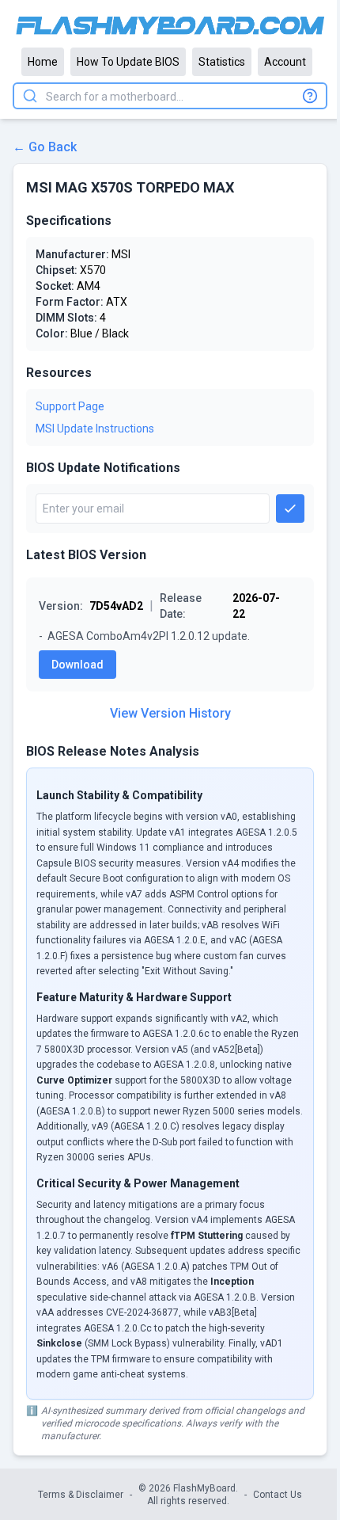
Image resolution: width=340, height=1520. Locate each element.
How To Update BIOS (128, 61)
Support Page (70, 406)
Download (77, 664)
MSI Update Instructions (95, 428)
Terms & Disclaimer (80, 1494)
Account (285, 61)
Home (43, 61)
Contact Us (277, 1494)
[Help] (310, 96)
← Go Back (45, 146)
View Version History (170, 713)
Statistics (221, 61)
